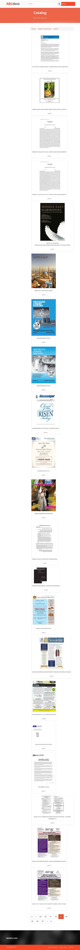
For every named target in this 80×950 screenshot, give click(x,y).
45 (32, 921)
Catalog (33, 29)
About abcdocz (52, 947)
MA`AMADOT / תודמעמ (43, 787)
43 (61, 916)
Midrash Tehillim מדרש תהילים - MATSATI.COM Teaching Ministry (49, 152)
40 (46, 916)
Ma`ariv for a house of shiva (43, 744)
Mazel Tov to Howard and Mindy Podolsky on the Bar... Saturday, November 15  (52, 817)
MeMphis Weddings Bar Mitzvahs (44, 513)
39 (40, 916)
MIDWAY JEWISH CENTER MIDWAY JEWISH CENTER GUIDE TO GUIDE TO (49, 109)
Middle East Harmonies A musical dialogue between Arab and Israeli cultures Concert (52, 244)
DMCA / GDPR (63, 947)
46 (37, 921)
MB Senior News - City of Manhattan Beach (44, 714)
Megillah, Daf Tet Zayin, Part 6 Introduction (44, 559)
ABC (13, 4)
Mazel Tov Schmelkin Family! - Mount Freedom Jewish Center (49, 861)
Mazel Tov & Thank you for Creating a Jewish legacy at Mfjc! (49, 904)
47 (43, 921)
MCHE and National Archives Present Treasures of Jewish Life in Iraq (51, 672)
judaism (56, 29)
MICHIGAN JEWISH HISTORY (43, 338)
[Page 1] (32, 916)
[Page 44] (47, 921)
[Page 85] (51, 921)
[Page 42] (36, 916)
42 (56, 916)
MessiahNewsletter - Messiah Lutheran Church (45, 428)
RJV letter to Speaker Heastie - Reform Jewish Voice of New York (50, 66)
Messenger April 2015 (43, 471)
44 (66, 916)
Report (71, 947)
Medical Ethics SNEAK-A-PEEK (43, 628)
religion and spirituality (44, 29)
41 (51, 916)
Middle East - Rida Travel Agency (44, 290)
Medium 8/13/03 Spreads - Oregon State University (46, 585)
